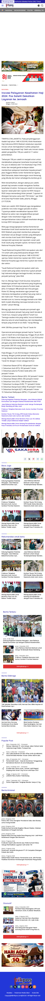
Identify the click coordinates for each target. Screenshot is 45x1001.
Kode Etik (35, 993)
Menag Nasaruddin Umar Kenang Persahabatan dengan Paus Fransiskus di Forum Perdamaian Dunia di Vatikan (21, 424)
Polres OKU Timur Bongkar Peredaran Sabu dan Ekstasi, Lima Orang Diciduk (21, 821)
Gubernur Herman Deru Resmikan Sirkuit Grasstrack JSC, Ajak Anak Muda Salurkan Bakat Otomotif (27, 919)
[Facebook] (11, 987)
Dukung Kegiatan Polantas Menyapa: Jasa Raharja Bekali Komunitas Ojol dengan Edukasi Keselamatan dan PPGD (22, 400)
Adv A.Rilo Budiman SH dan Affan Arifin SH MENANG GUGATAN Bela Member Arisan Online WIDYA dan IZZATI (24, 754)
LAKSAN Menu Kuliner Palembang (17, 776)
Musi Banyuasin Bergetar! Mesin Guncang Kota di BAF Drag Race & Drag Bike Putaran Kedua (27, 928)
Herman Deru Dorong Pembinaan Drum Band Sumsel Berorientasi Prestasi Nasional (10, 724)
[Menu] (3, 5)
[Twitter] (15, 987)
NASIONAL (5, 89)
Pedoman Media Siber (22, 993)
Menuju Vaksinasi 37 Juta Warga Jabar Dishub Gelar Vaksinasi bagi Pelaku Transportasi (24, 747)
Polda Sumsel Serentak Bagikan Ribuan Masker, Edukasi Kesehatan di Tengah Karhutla (21, 829)
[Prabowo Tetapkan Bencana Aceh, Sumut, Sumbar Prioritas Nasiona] (11, 494)
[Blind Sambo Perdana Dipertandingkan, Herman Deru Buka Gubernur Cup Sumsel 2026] (33, 714)
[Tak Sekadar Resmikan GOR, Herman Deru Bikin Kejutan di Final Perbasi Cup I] (22, 690)
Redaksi (9, 993)
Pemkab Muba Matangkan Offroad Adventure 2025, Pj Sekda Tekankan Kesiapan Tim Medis (27, 910)
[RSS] (34, 987)
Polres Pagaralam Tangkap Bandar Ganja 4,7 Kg (23, 782)
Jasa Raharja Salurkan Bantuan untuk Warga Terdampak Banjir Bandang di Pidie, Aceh (22, 405)
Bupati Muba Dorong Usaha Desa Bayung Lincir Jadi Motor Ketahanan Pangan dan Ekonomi (22, 836)
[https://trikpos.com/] (9, 5)
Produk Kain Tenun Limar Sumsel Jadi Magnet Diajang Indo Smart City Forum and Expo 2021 (22, 769)
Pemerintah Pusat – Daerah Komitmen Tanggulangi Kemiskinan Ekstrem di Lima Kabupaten (24, 762)
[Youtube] (26, 987)
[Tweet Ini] (29, 459)
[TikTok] (30, 987)
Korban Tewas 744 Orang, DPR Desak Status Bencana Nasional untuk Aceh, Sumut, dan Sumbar (20, 415)
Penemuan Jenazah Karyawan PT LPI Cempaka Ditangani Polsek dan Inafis (22, 851)
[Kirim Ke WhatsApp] (41, 459)
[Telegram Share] (37, 459)
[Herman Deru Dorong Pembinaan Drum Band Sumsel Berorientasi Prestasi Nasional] (11, 714)
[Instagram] (22, 987)
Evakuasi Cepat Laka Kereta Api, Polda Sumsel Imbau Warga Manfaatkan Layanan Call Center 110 (20, 844)
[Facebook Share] (25, 459)
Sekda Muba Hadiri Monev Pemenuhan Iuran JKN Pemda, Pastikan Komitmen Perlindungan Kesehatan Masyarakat (21, 858)
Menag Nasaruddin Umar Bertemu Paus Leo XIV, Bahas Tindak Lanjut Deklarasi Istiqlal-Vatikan (21, 420)
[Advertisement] (22, 35)
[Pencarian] (42, 5)
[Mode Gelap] (39, 5)
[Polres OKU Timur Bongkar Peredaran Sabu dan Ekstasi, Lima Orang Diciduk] (22, 805)
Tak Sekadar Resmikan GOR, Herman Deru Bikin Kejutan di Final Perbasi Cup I (22, 705)
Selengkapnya (22, 666)
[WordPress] (19, 987)
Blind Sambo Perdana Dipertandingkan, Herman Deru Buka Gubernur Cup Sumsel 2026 (33, 724)
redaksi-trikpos (10, 102)
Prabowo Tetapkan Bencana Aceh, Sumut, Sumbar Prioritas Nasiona (22, 410)
